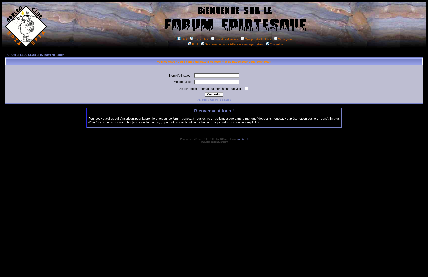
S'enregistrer (286, 39)
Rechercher (201, 39)
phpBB (195, 139)
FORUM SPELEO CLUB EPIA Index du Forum (35, 54)
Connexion (276, 44)
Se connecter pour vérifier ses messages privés (234, 44)
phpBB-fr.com (221, 141)
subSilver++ (242, 139)
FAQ (184, 39)
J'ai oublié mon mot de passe (214, 99)
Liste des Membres (226, 39)
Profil (195, 44)
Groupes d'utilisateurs (258, 39)
